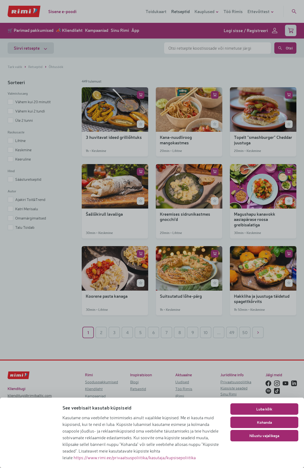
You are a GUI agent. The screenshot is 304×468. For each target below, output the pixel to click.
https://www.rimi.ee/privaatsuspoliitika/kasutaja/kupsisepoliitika (135, 457)
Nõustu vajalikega (264, 435)
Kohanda (264, 422)
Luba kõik (264, 408)
